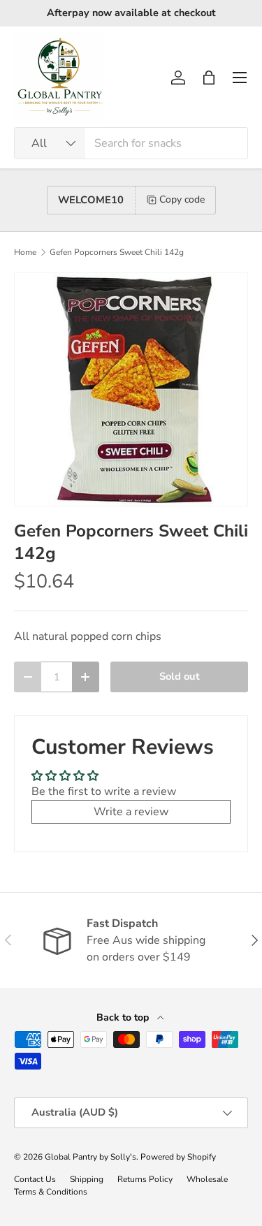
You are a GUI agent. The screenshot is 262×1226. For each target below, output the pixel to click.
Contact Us (35, 1179)
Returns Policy (145, 1179)
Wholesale (207, 1179)
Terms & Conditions (50, 1191)
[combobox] (131, 143)
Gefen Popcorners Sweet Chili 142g (117, 252)
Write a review (131, 811)
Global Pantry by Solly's (90, 1156)
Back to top (124, 1017)
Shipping (86, 1179)
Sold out (179, 676)
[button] (209, 77)
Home (25, 252)
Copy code (182, 199)
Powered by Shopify (178, 1156)
